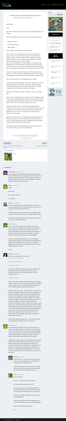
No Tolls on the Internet (14, 265)
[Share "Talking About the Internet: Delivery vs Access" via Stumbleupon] (32, 136)
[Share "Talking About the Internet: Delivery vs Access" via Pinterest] (26, 136)
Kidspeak (15, 356)
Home (43, 4)
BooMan (52, 60)
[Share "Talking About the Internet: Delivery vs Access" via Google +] (22, 136)
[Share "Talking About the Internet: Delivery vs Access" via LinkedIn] (28, 136)
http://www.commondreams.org (16, 258)
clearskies (52, 71)
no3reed (9, 185)
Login (48, 4)
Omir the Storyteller (11, 171)
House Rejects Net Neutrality (15, 261)
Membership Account (58, 4)
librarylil (52, 66)
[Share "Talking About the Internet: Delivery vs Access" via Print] (36, 136)
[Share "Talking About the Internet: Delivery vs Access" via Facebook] (18, 136)
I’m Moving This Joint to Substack (55, 37)
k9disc (20, 17)
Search (50, 12)
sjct (9, 325)
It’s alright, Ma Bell (13, 278)
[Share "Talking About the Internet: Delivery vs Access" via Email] (34, 136)
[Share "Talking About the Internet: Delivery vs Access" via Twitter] (20, 136)
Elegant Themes (9, 419)
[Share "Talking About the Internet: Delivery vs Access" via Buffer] (30, 136)
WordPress (17, 419)
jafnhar (52, 77)
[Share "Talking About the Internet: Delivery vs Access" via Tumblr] (24, 136)
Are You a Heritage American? (54, 40)
